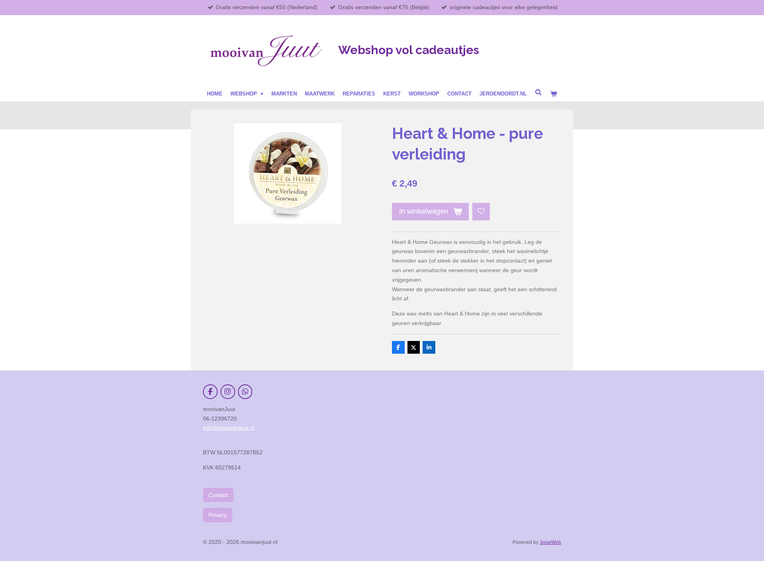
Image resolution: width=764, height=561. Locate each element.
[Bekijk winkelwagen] (553, 93)
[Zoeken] (538, 92)
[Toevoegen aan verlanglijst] (481, 211)
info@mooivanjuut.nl (228, 428)
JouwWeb (550, 542)
